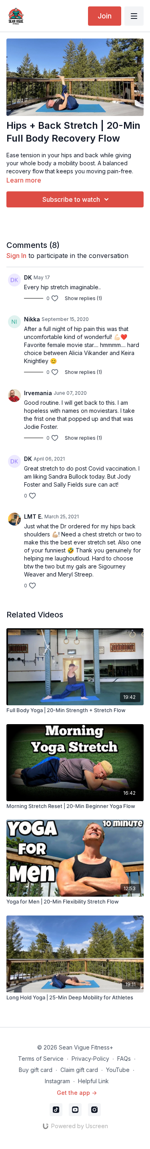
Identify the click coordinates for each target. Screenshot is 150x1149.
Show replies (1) (83, 298)
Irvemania (38, 393)
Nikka (32, 319)
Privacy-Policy (90, 1058)
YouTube (118, 1069)
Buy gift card (35, 1069)
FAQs (124, 1058)
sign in (16, 256)
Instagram (57, 1081)
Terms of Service (41, 1058)
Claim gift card (79, 1069)
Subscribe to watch (71, 199)
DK (28, 277)
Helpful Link (93, 1081)
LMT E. (33, 516)
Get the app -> (77, 1092)
